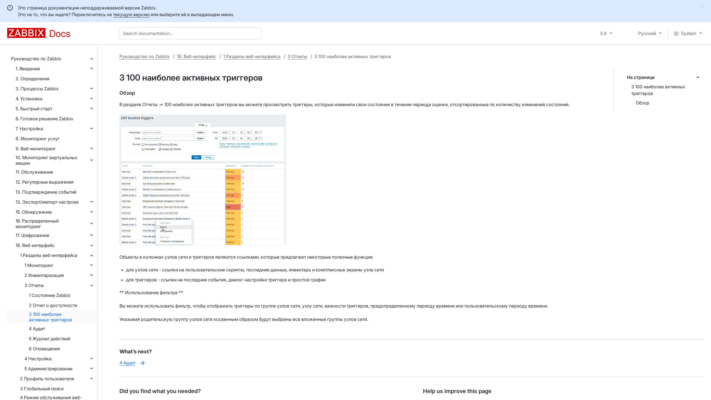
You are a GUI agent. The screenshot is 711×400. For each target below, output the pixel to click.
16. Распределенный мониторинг (37, 223)
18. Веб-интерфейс (35, 245)
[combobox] (191, 33)
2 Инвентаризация (44, 275)
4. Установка (29, 98)
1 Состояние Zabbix (50, 295)
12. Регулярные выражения (45, 182)
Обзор (642, 103)
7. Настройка (29, 128)
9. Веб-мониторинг (36, 148)
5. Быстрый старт (34, 108)
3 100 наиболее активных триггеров (50, 316)
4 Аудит (37, 328)
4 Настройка (38, 358)
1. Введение (28, 68)
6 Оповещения (44, 348)
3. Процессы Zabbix (37, 88)
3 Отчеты (34, 285)
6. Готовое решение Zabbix (44, 118)
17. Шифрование (32, 235)
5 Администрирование (48, 368)
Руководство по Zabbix (36, 58)
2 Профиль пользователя (47, 378)
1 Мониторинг (38, 265)
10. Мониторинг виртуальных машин (46, 160)
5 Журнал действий (49, 338)
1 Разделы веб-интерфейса (48, 255)
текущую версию (131, 14)
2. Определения (32, 78)
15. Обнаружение (34, 212)
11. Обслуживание (34, 172)
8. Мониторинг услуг (38, 138)
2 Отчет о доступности (53, 305)
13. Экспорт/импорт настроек (47, 202)
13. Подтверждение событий (46, 192)
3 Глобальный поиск (42, 388)
